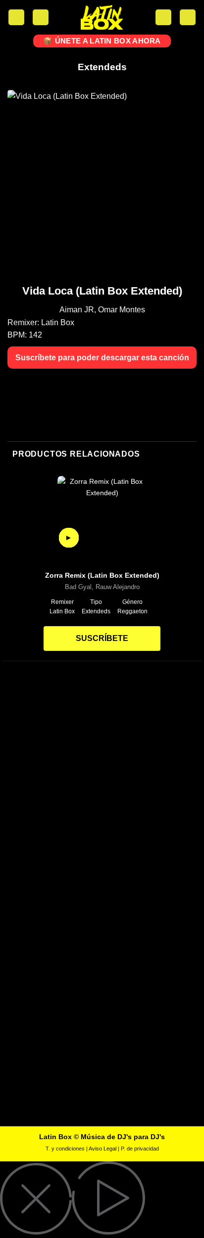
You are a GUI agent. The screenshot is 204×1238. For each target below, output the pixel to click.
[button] (16, 17)
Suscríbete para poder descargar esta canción (102, 357)
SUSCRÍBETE (102, 638)
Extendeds (102, 67)
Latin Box (57, 322)
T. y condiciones (65, 1149)
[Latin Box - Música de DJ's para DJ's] (102, 17)
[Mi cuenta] (41, 17)
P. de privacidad (140, 1149)
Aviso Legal (102, 1149)
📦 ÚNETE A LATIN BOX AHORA (102, 41)
